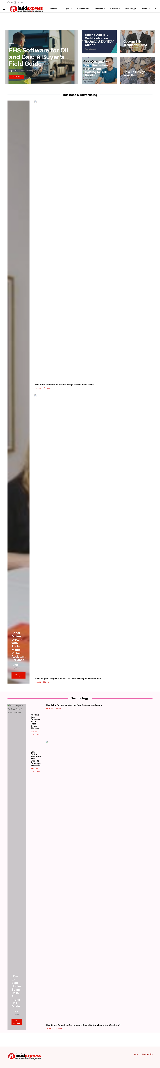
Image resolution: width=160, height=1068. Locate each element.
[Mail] (22, 2)
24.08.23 (34, 769)
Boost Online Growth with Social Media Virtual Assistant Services (19, 646)
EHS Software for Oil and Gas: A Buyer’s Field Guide (38, 57)
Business (53, 8)
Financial (99, 8)
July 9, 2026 (13, 71)
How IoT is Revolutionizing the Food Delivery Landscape (74, 705)
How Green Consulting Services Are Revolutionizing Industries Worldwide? (83, 1025)
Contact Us (147, 1054)
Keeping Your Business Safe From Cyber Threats (35, 721)
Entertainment (82, 8)
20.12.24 (37, 388)
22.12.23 (37, 682)
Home (135, 1054)
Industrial (114, 8)
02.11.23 (34, 732)
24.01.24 (15, 1011)
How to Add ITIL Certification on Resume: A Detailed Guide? (99, 40)
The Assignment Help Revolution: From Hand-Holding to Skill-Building (97, 68)
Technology (130, 8)
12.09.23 (49, 709)
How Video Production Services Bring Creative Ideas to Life (64, 384)
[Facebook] (9, 2)
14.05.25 (15, 665)
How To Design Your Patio (134, 73)
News (144, 8)
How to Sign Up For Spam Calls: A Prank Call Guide (16, 991)
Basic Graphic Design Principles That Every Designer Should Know (67, 678)
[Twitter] (12, 2)
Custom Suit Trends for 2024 (135, 43)
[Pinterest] (18, 2)
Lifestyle (65, 8)
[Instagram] (15, 2)
